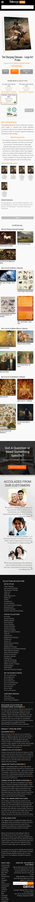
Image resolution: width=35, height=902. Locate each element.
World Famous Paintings (11, 643)
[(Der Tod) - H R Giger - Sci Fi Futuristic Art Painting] (8, 275)
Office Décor (7, 696)
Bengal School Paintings (11, 637)
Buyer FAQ (4, 873)
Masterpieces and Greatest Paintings (15, 649)
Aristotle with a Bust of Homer (23, 422)
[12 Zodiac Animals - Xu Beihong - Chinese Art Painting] (8, 304)
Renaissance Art (9, 607)
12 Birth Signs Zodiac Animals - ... (25, 292)
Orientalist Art (8, 601)
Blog (2, 893)
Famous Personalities (10, 662)
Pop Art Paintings (9, 603)
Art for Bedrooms (9, 677)
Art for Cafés (8, 688)
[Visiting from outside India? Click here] (24, 707)
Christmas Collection (10, 654)
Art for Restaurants (10, 684)
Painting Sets (8, 658)
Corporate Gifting (9, 698)
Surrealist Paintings (9, 609)
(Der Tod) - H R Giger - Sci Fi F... (7, 283)
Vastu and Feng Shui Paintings (13, 669)
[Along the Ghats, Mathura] (25, 336)
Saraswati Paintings (10, 630)
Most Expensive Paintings (11, 650)
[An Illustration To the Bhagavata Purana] (8, 416)
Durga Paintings (8, 666)
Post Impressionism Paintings (13, 605)
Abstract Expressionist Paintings (13, 611)
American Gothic (4, 372)
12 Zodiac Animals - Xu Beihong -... (6, 315)
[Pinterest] (32, 887)
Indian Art (7, 594)
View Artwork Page (17, 66)
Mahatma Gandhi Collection (12, 632)
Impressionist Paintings (11, 590)
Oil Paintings (11, 206)
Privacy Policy (5, 884)
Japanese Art (8, 635)
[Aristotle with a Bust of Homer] (25, 412)
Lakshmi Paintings (9, 628)
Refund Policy (5, 876)
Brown (15, 205)
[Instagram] (30, 887)
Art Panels (7, 617)
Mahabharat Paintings (10, 647)
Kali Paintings (8, 667)
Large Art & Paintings (10, 660)
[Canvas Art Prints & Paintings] (24, 764)
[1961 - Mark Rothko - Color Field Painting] (25, 308)
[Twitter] (24, 887)
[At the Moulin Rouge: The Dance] (25, 357)
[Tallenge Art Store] (17, 2)
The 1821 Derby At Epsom (23, 244)
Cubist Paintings (9, 586)
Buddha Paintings (9, 620)
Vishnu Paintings (9, 624)
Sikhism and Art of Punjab (11, 664)
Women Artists (8, 645)
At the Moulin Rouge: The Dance (24, 365)
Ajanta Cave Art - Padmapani (24, 401)
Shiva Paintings (8, 622)
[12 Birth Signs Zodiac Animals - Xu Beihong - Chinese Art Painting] (25, 280)
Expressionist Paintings (11, 588)
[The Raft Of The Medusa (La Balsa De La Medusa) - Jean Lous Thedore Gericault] (8, 254)
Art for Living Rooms (10, 675)
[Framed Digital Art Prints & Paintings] (30, 780)
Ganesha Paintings (9, 626)
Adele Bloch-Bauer (5, 348)
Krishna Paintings (9, 618)
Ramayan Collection (10, 656)
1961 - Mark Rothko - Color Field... (24, 322)
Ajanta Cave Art (4, 396)
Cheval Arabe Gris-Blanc (6, 246)
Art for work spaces (10, 690)
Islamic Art (7, 592)
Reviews (3, 874)
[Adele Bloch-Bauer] (8, 338)
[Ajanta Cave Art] (8, 387)
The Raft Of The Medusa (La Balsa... (7, 262)
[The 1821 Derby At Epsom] (25, 236)
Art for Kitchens (8, 679)
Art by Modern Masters (21, 203)
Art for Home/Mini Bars (11, 683)
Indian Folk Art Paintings (11, 652)
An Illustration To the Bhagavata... (5, 431)
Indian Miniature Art (9, 596)
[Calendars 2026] (14, 731)
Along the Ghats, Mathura (24, 343)
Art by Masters (6, 203)
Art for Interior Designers (11, 700)
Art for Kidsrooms (9, 681)
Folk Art (6, 599)
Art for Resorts (8, 686)
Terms (3, 878)
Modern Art (7, 597)
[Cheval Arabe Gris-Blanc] (8, 237)
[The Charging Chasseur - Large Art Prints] (17, 33)
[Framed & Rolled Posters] (21, 750)
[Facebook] (27, 887)
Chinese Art (7, 641)
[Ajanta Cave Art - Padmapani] (25, 389)
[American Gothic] (8, 360)
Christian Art (7, 639)
